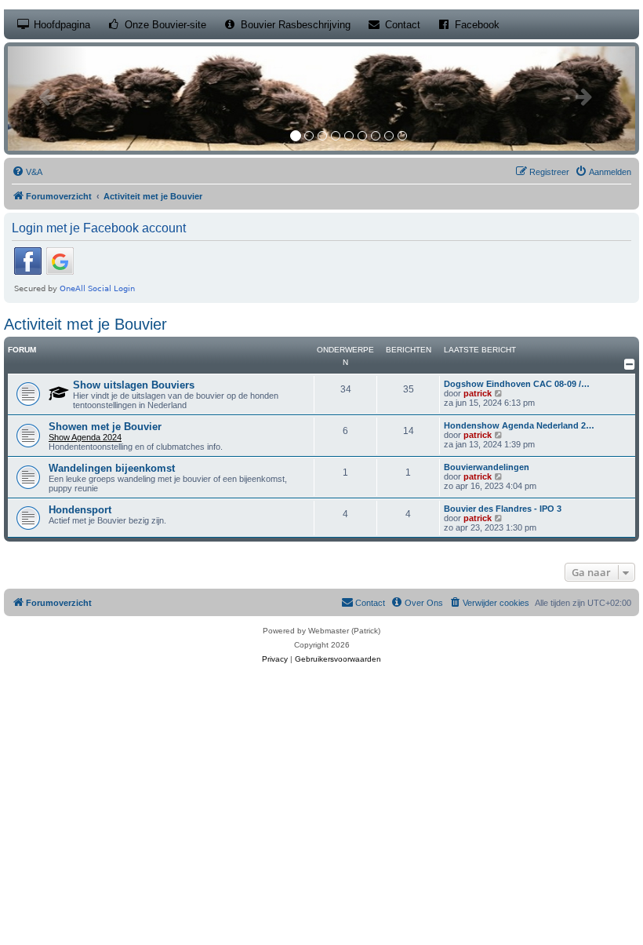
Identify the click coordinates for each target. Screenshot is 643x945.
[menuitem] (27, 171)
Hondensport (80, 510)
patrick (477, 393)
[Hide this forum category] (629, 364)
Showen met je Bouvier (105, 426)
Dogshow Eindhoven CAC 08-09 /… (517, 384)
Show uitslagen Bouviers (133, 385)
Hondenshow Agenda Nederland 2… (519, 425)
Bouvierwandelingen (486, 467)
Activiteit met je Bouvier (85, 324)
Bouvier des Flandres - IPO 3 (502, 508)
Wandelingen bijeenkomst (112, 468)
